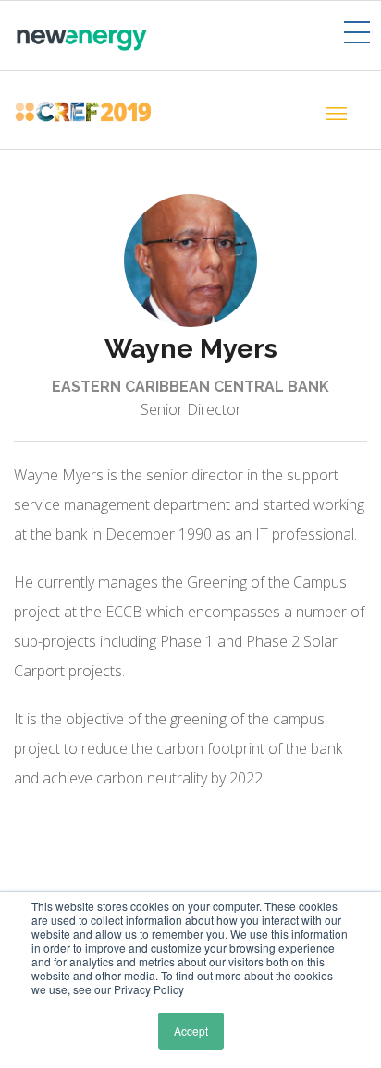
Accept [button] (191, 1030)
